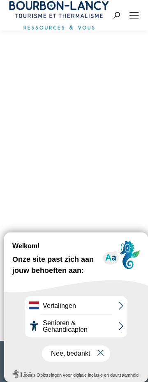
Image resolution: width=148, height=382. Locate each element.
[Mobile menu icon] (134, 15)
